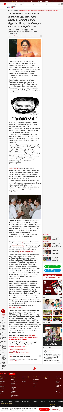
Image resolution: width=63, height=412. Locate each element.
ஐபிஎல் (24, 381)
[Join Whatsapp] (48, 1)
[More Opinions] (61, 347)
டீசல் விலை (59, 389)
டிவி (34, 386)
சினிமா (28, 4)
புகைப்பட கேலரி (13, 392)
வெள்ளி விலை (4, 366)
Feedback (10, 401)
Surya (13, 356)
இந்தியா (2, 379)
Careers (17, 401)
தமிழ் (13, 1)
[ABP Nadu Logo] (3, 4)
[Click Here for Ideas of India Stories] (13, 7)
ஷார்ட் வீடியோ (3, 326)
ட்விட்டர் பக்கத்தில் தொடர (17, 349)
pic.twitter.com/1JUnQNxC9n (26, 252)
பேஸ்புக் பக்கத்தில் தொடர (17, 347)
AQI (2, 368)
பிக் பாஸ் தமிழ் (13, 388)
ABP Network (2, 406)
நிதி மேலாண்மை (59, 392)
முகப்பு (9, 4)
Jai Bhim (17, 356)
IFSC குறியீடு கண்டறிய (4, 346)
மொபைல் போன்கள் (36, 380)
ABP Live (8, 406)
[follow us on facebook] (40, 1)
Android (11, 360)
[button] (3, 312)
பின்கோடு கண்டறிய (4, 350)
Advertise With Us (26, 401)
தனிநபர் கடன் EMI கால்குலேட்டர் (4, 359)
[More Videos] (61, 297)
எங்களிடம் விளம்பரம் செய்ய (57, 1)
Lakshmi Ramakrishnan (25, 356)
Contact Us (60, 401)
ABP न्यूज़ (13, 406)
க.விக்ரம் (15, 36)
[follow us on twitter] (38, 1)
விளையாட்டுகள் (4, 322)
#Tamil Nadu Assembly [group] (50, 277)
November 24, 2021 (34, 254)
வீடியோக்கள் (4, 318)
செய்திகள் (15, 4)
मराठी (23, 1)
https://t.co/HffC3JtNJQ (15, 308)
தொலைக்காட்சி (14, 396)
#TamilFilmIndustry (18, 246)
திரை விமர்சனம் (4, 334)
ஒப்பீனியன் (4, 338)
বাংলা (29, 1)
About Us (2, 401)
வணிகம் (41, 4)
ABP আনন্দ (18, 406)
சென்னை (2, 389)
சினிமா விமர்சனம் (14, 384)
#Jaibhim (24, 242)
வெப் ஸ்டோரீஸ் (3, 329)
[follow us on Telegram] (47, 1)
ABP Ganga (34, 406)
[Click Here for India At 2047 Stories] (8, 7)
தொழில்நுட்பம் (36, 377)
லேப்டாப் (35, 383)
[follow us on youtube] (43, 1)
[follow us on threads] (42, 1)
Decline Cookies (55, 409)
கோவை (2, 391)
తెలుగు (36, 1)
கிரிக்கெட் (34, 4)
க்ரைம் (1, 384)
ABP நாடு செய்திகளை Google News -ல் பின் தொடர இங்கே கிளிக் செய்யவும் (23, 337)
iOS (16, 360)
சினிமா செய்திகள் (14, 380)
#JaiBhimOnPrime (14, 168)
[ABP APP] (48, 291)
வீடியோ (46, 379)
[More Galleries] (61, 322)
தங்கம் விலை (3, 363)
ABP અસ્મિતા (28, 406)
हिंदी (17, 1)
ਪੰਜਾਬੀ (26, 1)
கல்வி (52, 4)
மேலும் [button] (58, 4)
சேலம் (1, 394)
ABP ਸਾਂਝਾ (40, 406)
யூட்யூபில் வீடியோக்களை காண (19, 352)
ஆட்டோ (47, 4)
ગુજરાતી (32, 1)
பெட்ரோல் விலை (58, 386)
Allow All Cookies (44, 409)
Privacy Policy (52, 401)
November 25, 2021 (34, 180)
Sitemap (35, 401)
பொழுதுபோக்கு (14, 10)
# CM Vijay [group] (59, 277)
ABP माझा (23, 406)
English (20, 1)
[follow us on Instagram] (45, 1)
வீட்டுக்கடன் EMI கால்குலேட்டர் (4, 355)
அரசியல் (22, 4)
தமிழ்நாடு (2, 381)
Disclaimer (43, 401)
